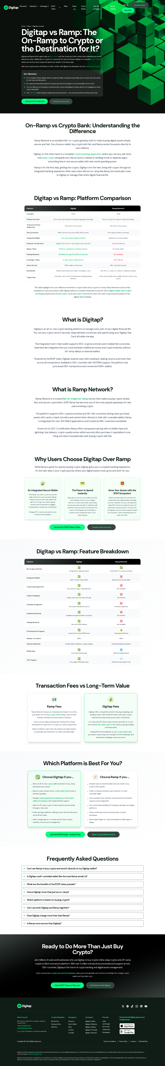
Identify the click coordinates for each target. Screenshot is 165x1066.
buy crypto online (53, 715)
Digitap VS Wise (90, 1021)
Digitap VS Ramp (90, 1027)
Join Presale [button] (106, 1024)
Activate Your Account (61, 101)
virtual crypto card (63, 293)
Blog (29, 26)
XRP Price (54, 1027)
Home (23, 26)
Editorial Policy (143, 1041)
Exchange (43, 6)
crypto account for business (63, 973)
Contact (71, 1030)
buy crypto (54, 56)
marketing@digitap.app (24, 1028)
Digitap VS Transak (91, 1030)
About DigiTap (113, 7)
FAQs (70, 1027)
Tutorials (71, 1033)
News (74, 6)
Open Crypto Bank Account (103, 834)
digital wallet (114, 290)
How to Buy (106, 1027)
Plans (66, 6)
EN (127, 5)
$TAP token (32, 93)
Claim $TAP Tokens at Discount (67, 985)
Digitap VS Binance (91, 1024)
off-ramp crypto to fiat (107, 724)
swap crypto (48, 157)
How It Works (83, 7)
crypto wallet (52, 784)
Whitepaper (106, 1032)
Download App (139, 5)
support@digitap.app (24, 1025)
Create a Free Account (101, 527)
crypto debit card (124, 732)
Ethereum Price (56, 1024)
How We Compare (96, 7)
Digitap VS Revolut (91, 1033)
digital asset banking (92, 66)
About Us (71, 1021)
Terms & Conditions (109, 1041)
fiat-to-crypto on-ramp (75, 398)
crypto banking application (88, 154)
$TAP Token (53, 7)
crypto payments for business (50, 798)
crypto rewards (83, 293)
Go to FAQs (20, 1031)
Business (33, 6)
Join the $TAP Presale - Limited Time (65, 834)
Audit (104, 1021)
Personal (23, 6)
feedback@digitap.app (35, 1054)
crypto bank (95, 59)
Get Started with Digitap (100, 985)
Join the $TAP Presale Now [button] (34, 101)
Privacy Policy (123, 1041)
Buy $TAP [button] (128, 10)
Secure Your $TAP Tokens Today (67, 527)
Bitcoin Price (55, 1021)
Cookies (133, 1041)
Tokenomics (106, 1029)
